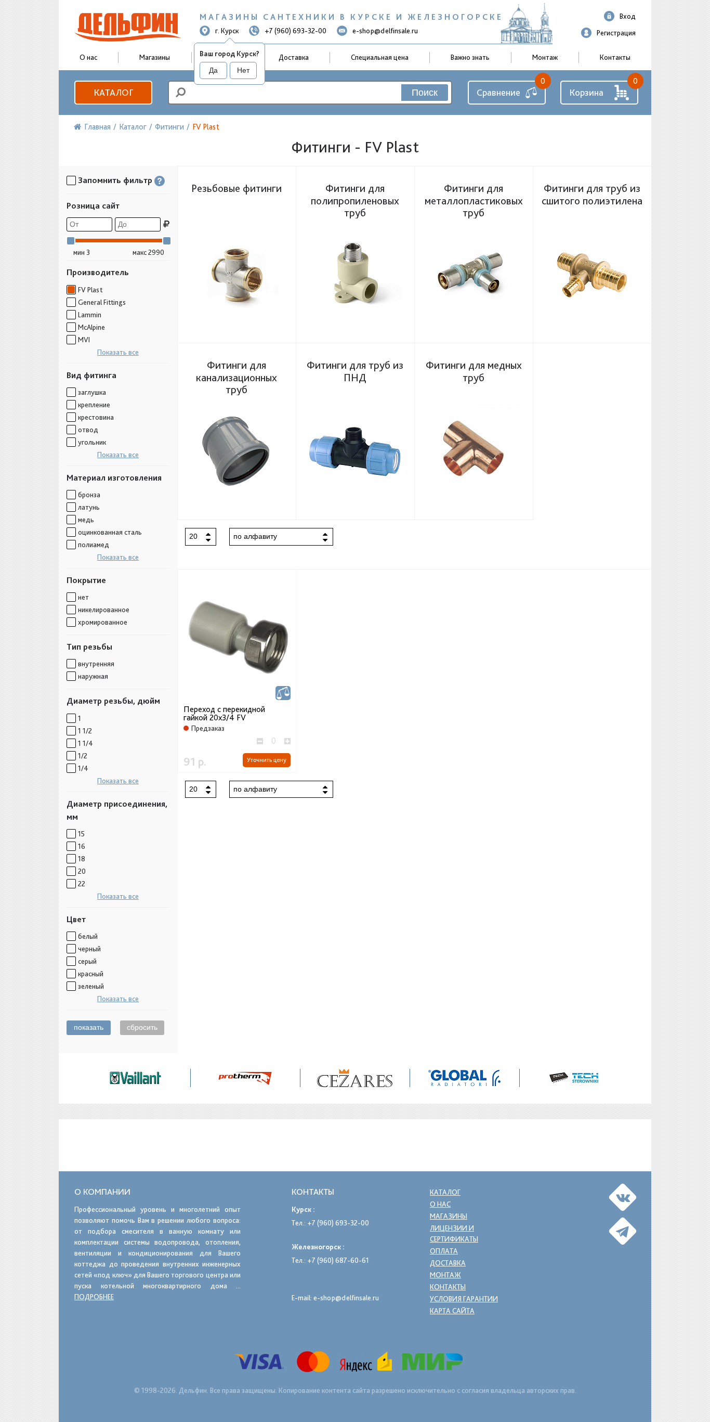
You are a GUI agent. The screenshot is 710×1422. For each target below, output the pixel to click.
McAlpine (91, 327)
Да (213, 70)
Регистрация (616, 33)
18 (81, 858)
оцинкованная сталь (110, 532)
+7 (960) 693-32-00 (295, 31)
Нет (243, 70)
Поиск (425, 92)
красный (90, 973)
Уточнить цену (266, 760)
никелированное (103, 609)
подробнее (94, 1296)
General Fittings (102, 302)
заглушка (92, 392)
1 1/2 (85, 730)
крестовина (96, 417)
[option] (355, 1078)
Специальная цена (380, 57)
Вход (628, 16)
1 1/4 (85, 743)
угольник (92, 442)
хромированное (102, 622)
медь (86, 519)
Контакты (615, 57)
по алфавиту (255, 536)
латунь (89, 507)
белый (88, 936)
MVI (84, 339)
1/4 (83, 768)
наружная (93, 676)
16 (81, 846)
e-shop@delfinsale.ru (385, 31)
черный (89, 948)
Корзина (586, 92)
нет (83, 597)
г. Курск (227, 31)
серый (87, 961)
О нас (440, 1204)
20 (82, 871)
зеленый (91, 986)
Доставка (294, 57)
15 (81, 833)
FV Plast (90, 289)
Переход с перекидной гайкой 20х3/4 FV (224, 713)
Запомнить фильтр (115, 180)
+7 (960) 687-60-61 (338, 1260)
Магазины (154, 57)
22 (81, 883)
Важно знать (470, 57)
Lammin (89, 314)
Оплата (444, 1251)
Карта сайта (452, 1311)
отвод (88, 429)
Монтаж (545, 57)
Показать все (118, 352)
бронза (89, 494)
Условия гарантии (464, 1299)
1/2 (82, 755)
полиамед (93, 544)
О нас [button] (88, 57)
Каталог (113, 92)
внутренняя (96, 663)
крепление (94, 404)
